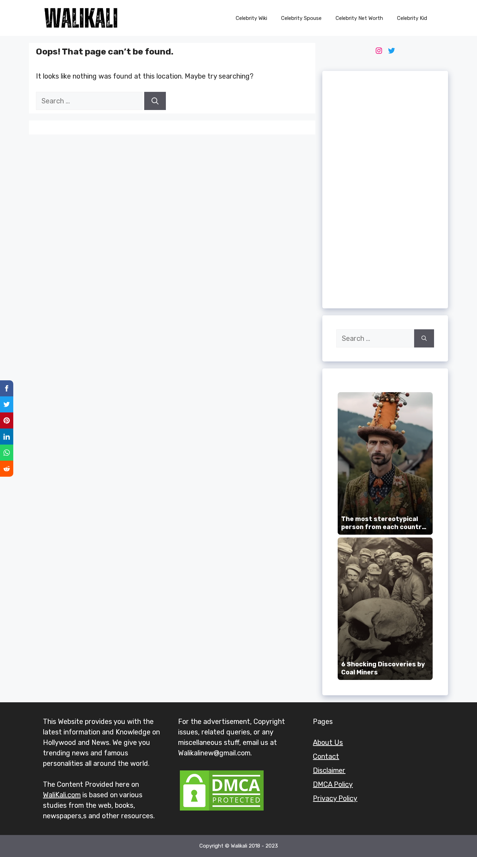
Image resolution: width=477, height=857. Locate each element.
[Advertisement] (385, 189)
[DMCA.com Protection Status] (221, 810)
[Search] (155, 101)
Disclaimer (329, 770)
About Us (328, 742)
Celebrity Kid (412, 18)
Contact (326, 756)
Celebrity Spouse (301, 18)
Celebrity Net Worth (359, 18)
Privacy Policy (335, 798)
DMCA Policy (333, 784)
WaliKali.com (62, 795)
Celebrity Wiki (251, 18)
